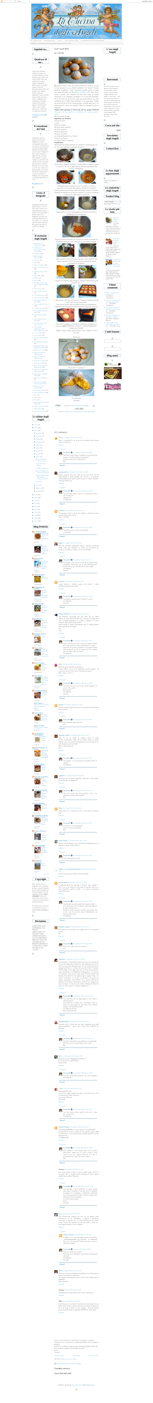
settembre (39, 442)
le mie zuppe (38, 335)
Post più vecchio (93, 1355)
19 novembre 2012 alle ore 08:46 (83, 1148)
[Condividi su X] (79, 409)
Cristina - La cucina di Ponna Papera (70, 869)
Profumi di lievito (39, 350)
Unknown (62, 510)
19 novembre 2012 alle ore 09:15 (82, 719)
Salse (35, 400)
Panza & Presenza (39, 663)
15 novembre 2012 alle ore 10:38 (79, 614)
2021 (36, 494)
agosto (38, 445)
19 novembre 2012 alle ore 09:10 (82, 527)
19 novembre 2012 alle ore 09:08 (83, 452)
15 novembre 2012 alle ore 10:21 (74, 581)
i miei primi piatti (39, 297)
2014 (36, 506)
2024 (36, 425)
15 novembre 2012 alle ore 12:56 (79, 735)
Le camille (39, 481)
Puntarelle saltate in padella (116, 219)
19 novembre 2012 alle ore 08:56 (82, 1038)
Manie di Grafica (77, 1385)
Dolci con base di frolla (41, 271)
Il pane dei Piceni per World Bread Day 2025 (44, 795)
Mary (60, 437)
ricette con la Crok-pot (40, 378)
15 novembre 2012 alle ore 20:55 (73, 1056)
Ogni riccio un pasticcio (41, 776)
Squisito (61, 704)
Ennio (60, 808)
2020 (36, 497)
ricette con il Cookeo (40, 360)
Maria (61, 1270)
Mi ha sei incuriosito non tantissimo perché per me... (113, 302)
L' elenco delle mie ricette (71, 40)
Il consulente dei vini (49, 40)
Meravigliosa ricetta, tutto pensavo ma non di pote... (113, 324)
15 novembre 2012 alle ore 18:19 (77, 840)
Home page (76, 1355)
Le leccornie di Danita (40, 690)
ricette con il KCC (39, 363)
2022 (36, 430)
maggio (38, 454)
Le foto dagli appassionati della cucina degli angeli (40, 328)
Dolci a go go (38, 675)
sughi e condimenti (39, 406)
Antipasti (37, 253)
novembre (39, 436)
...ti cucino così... (38, 545)
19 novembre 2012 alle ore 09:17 (82, 823)
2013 (36, 509)
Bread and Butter (81, 92)
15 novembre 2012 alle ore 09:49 (78, 472)
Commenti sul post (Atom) (69, 1359)
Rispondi (61, 445)
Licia (60, 1214)
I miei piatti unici (39, 295)
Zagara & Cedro (39, 725)
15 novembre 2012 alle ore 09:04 (72, 437)
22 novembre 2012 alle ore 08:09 (83, 1186)
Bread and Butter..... (40, 803)
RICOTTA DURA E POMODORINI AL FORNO (44, 550)
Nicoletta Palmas (64, 1021)
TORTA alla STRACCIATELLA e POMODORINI (44, 537)
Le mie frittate (38, 333)
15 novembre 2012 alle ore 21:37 (72, 1088)
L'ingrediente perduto (40, 790)
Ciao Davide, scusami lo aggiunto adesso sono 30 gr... (113, 309)
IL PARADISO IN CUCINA (39, 588)
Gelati (36, 280)
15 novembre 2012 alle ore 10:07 (74, 510)
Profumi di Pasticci (64, 614)
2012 (36, 512)
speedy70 (61, 775)
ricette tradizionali (39, 392)
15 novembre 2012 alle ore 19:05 (77, 882)
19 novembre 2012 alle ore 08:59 (82, 996)
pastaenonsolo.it (63, 472)
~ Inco (60, 1088)
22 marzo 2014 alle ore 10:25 (71, 1301)
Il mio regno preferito (40, 315)
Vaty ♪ (61, 1056)
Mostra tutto (46, 874)
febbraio (39, 488)
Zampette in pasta (64, 927)
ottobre (38, 439)
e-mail (59, 40)
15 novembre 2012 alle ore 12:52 (73, 704)
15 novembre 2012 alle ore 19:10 (79, 927)
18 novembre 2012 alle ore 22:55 (79, 1127)
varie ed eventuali (39, 411)
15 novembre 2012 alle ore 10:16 (72, 543)
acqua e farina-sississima (38, 559)
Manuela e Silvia (64, 735)
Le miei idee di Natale (41, 337)
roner (35, 395)
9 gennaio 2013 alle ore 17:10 (82, 1234)
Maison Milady (39, 604)
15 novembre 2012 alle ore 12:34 (71, 664)
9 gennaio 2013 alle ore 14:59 (71, 1214)
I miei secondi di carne (40, 304)
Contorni (36, 260)
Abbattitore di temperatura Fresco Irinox (39, 249)
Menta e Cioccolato (39, 845)
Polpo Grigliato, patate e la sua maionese (44, 782)
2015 (36, 503)
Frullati (36, 278)
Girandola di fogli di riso (44, 694)
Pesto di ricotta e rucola (43, 767)
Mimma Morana (64, 1127)
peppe (60, 543)
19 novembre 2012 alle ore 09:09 (83, 491)
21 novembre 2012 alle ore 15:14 (74, 1169)
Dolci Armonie (38, 703)
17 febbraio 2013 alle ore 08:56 (72, 1270)
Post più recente (59, 1355)
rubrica (36, 397)
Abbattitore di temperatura (74, 411)
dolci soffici (91, 411)
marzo (38, 485)
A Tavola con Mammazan (38, 861)
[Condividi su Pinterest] (82, 409)
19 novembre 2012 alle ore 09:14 (82, 640)
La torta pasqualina (42, 468)
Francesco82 (66, 452)
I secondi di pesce (39, 308)
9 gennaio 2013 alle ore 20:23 (82, 1249)
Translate (117, 204)
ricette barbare (38, 713)
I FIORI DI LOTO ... (40, 575)
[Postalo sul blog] (77, 409)
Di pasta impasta (39, 764)
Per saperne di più (36, 40)
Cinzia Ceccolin (63, 840)
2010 (36, 518)
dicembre (39, 433)
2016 (36, 500)
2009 (36, 521)
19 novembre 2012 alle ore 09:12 (82, 596)
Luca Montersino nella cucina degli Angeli (92, 40)
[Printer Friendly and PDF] (58, 406)
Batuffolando (38, 619)
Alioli (43, 637)
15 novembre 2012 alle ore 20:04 (75, 959)
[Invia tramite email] (76, 409)
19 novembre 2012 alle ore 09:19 (82, 901)
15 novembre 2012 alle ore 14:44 (72, 808)
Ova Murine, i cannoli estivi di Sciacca (44, 837)
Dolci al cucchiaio (39, 265)
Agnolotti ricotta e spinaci (44, 738)
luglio (38, 448)
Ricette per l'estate (39, 390)
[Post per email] (93, 405)
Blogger (92, 1385)
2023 (36, 427)
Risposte (63, 449)
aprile (38, 457)
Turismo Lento (38, 648)
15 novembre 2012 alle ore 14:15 (74, 775)
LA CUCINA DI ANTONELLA (39, 734)
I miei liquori (38, 288)
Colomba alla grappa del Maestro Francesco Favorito (42, 477)
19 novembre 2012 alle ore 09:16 (82, 758)
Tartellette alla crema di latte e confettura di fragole (41, 706)
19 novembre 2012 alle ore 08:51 (82, 1109)
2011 (35, 515)
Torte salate (37, 409)
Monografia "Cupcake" (41, 342)
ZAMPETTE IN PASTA (41, 816)
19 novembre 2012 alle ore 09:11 (82, 560)
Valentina (62, 959)
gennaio (38, 491)
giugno (38, 451)
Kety (60, 664)
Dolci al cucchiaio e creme (41, 267)
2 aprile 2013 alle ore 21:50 (73, 1290)
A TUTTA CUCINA (40, 532)
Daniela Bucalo (63, 882)
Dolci (85, 411)
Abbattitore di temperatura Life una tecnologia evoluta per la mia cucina (51, 43)
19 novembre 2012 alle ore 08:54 (82, 1073)
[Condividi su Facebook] (81, 409)
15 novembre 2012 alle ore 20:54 (79, 1021)
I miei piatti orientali (40, 291)
